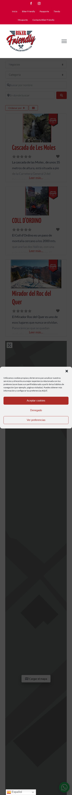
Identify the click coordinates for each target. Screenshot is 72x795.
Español (16, 791)
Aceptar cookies (36, 400)
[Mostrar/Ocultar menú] (64, 41)
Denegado (36, 410)
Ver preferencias (36, 419)
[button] (67, 371)
